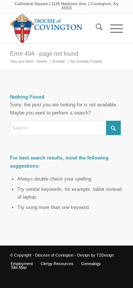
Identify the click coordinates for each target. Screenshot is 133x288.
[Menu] (113, 28)
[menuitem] (95, 28)
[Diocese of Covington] (55, 28)
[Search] (95, 28)
